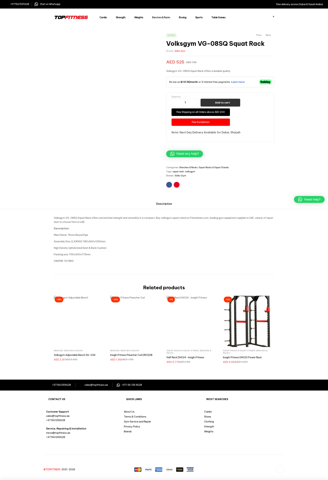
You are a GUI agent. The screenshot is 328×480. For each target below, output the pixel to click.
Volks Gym (180, 51)
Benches (58, 350)
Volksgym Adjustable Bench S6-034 (74, 355)
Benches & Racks (189, 167)
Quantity (176, 96)
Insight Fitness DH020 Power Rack (242, 357)
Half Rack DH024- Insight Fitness (185, 357)
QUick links (134, 399)
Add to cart (222, 102)
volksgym (190, 171)
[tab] (164, 203)
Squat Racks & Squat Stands (214, 167)
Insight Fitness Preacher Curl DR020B (131, 355)
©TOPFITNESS (53, 469)
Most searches (217, 399)
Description (164, 203)
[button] (184, 153)
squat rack (178, 171)
